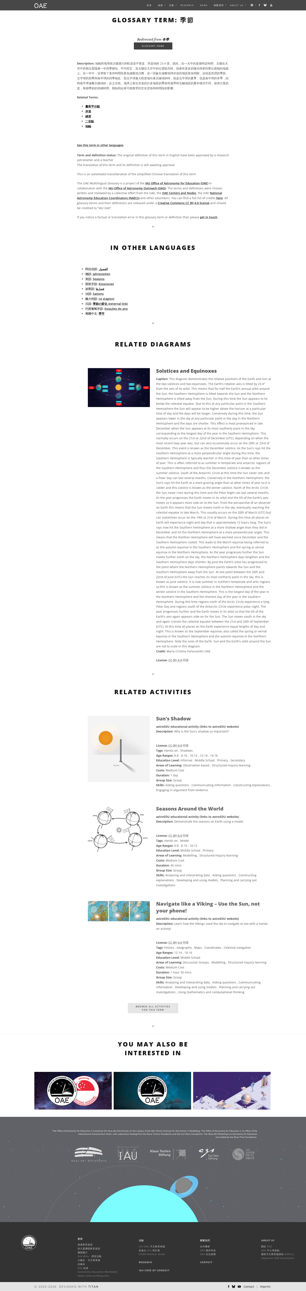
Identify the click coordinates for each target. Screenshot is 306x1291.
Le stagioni (106, 299)
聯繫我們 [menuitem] (219, 5)
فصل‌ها (100, 289)
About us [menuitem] (236, 5)
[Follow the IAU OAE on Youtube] (271, 5)
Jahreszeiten (101, 274)
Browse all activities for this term (153, 1008)
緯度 (88, 116)
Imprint (265, 1287)
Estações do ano (116, 309)
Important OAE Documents (277, 1258)
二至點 (89, 121)
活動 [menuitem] (171, 5)
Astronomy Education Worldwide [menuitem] (97, 1271)
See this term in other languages (100, 145)
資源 (160, 5)
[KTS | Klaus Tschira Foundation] (163, 1154)
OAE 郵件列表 (208, 1250)
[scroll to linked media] (153, 226)
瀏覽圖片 (83, 1252)
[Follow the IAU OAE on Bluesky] (265, 5)
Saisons (98, 294)
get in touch (208, 217)
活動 (141, 1240)
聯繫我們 (205, 1240)
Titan (93, 1287)
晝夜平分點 (92, 106)
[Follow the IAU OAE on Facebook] (260, 5)
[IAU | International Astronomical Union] (122, 1154)
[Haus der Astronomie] (83, 1154)
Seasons (98, 279)
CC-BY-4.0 (175, 660)
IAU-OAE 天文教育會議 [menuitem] (152, 1246)
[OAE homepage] (40, 5)
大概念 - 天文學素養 (89, 1260)
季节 (101, 313)
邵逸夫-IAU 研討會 (149, 1250)
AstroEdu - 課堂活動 (90, 1256)
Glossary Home (153, 45)
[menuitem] (160, 5)
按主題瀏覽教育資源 (89, 1248)
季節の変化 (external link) (110, 304)
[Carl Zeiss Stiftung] (203, 1154)
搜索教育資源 (85, 1244)
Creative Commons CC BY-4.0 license (183, 203)
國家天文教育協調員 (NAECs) (277, 1254)
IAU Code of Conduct (154, 1270)
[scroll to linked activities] (153, 674)
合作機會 (205, 1246)
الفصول (103, 269)
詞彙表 (81, 1264)
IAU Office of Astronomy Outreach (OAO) (137, 188)
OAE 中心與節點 (270, 1250)
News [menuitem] (204, 5)
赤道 (88, 111)
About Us (267, 1240)
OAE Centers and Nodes (179, 193)
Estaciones (106, 284)
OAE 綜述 (83, 1268)
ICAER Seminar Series (152, 1254)
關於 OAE (266, 1246)
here (219, 198)
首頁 (149, 5)
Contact (206, 1262)
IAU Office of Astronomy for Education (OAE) (176, 183)
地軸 (88, 126)
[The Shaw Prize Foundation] (238, 1154)
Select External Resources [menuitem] (93, 1275)
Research (187, 5)
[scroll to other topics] (153, 323)
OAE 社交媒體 (208, 1254)
